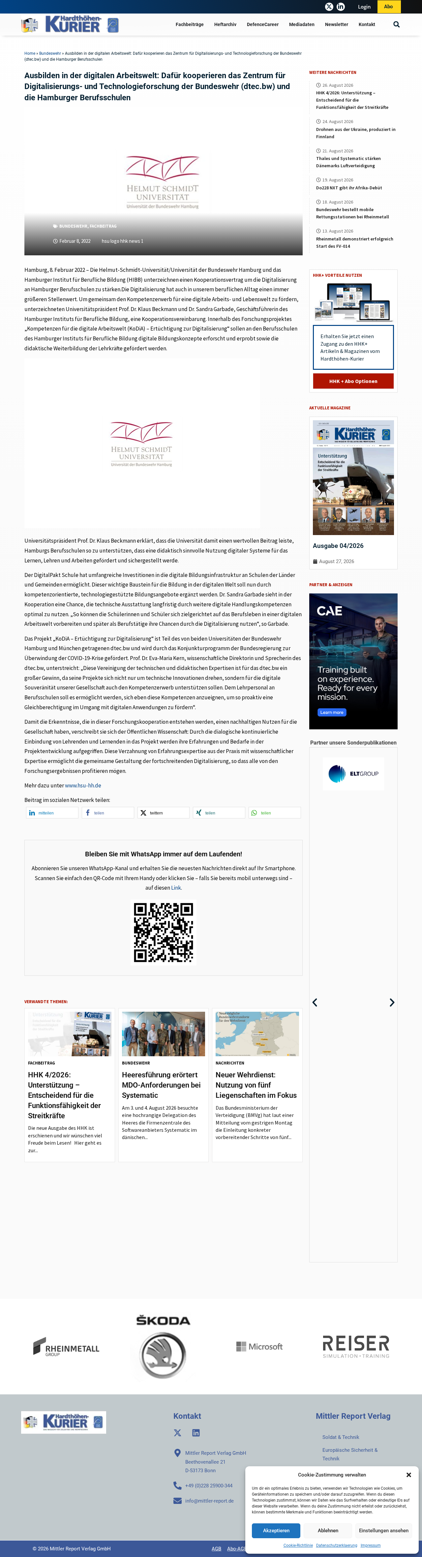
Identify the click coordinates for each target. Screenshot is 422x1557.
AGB (216, 1549)
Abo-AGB (237, 1549)
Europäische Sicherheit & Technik (349, 1454)
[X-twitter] (329, 7)
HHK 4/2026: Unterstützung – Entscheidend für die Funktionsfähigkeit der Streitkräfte (64, 1095)
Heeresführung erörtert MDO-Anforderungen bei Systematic (161, 1085)
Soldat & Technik (340, 1437)
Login (364, 6)
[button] (409, 1475)
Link (176, 887)
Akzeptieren (276, 1531)
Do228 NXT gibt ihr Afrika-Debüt (349, 188)
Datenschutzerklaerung (336, 1545)
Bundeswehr (50, 53)
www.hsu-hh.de (83, 785)
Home (29, 53)
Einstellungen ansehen (383, 1531)
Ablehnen (328, 1531)
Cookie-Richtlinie (298, 1545)
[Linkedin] (196, 1433)
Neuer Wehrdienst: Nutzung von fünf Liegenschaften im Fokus (256, 1085)
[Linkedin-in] (341, 7)
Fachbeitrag (103, 226)
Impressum (371, 1545)
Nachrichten (230, 1063)
